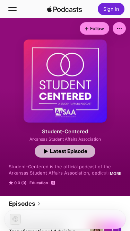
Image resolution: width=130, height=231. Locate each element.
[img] (64, 9)
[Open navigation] (12, 9)
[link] (25, 203)
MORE (115, 173)
